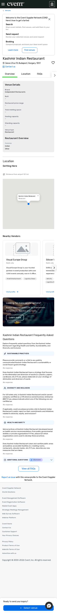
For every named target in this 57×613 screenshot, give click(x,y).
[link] (21, 249)
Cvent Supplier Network (11, 488)
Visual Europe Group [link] (16, 259)
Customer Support (9, 531)
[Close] (49, 19)
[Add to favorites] (53, 62)
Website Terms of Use (11, 549)
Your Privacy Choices (10, 535)
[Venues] (52, 4)
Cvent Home (7, 524)
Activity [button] (49, 279)
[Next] (54, 75)
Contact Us (6, 528)
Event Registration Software (13, 502)
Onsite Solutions (8, 492)
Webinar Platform (9, 518)
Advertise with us (9, 553)
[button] (28, 204)
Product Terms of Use (11, 545)
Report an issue (8, 477)
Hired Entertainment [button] (14, 279)
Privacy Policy (7, 542)
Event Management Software (13, 498)
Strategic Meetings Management (15, 510)
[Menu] (3, 4)
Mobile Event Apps (9, 506)
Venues (8, 10)
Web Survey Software (11, 514)
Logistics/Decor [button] (30, 279)
